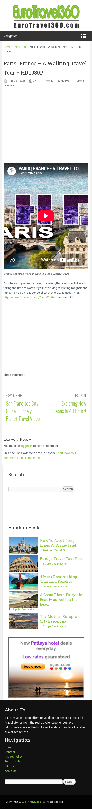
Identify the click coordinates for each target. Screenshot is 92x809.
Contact (10, 752)
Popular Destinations (55, 586)
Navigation (10, 36)
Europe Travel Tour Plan (62, 558)
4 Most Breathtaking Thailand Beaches (58, 579)
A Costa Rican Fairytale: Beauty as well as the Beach (61, 599)
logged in (27, 446)
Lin (35, 80)
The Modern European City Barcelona (60, 619)
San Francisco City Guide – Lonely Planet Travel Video (23, 410)
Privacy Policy (14, 756)
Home (7, 46)
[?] (24, 375)
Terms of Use (13, 761)
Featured (48, 550)
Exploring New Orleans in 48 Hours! (68, 407)
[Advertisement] (46, 335)
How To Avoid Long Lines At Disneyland (58, 543)
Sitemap (10, 766)
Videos (64, 80)
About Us (11, 771)
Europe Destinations (55, 563)
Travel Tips (19, 46)
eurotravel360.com (46, 16)
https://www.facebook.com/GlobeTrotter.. (30, 297)
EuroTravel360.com (31, 801)
